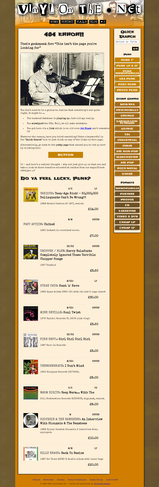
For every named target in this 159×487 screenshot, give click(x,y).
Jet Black (86, 128)
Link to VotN (112, 480)
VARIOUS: (47, 193)
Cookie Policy (96, 480)
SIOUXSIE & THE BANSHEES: (60, 419)
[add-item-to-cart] (102, 210)
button (66, 155)
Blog (93, 22)
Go (135, 48)
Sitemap (61, 480)
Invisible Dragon (102, 484)
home (54, 22)
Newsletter (48, 480)
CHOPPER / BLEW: (52, 251)
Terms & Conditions (77, 480)
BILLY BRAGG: (50, 453)
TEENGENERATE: (52, 366)
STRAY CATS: (49, 285)
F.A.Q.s (82, 22)
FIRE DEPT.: (49, 339)
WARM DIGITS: (50, 392)
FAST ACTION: (33, 224)
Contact (67, 22)
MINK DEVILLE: (51, 312)
